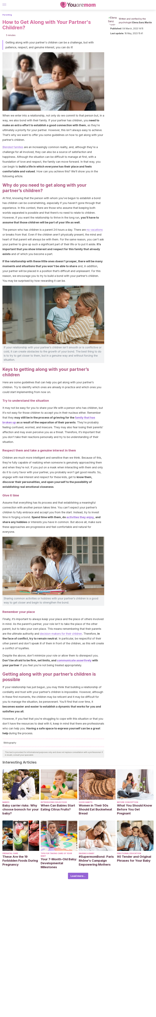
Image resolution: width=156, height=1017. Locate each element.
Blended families (12, 147)
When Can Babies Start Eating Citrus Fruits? (58, 807)
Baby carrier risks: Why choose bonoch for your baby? (20, 809)
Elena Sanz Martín (142, 22)
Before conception (127, 802)
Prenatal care (10, 853)
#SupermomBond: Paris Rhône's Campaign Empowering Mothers (96, 860)
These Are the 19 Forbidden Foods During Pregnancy (20, 860)
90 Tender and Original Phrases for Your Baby (134, 858)
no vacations (95, 229)
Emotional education (129, 853)
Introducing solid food (54, 802)
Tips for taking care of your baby (56, 854)
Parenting (7, 15)
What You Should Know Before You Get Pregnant (134, 809)
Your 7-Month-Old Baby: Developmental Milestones (59, 863)
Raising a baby (86, 853)
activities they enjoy (80, 517)
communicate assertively (74, 660)
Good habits (85, 802)
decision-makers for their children (61, 633)
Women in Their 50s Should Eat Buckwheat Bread (95, 809)
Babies (5, 802)
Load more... (78, 875)
